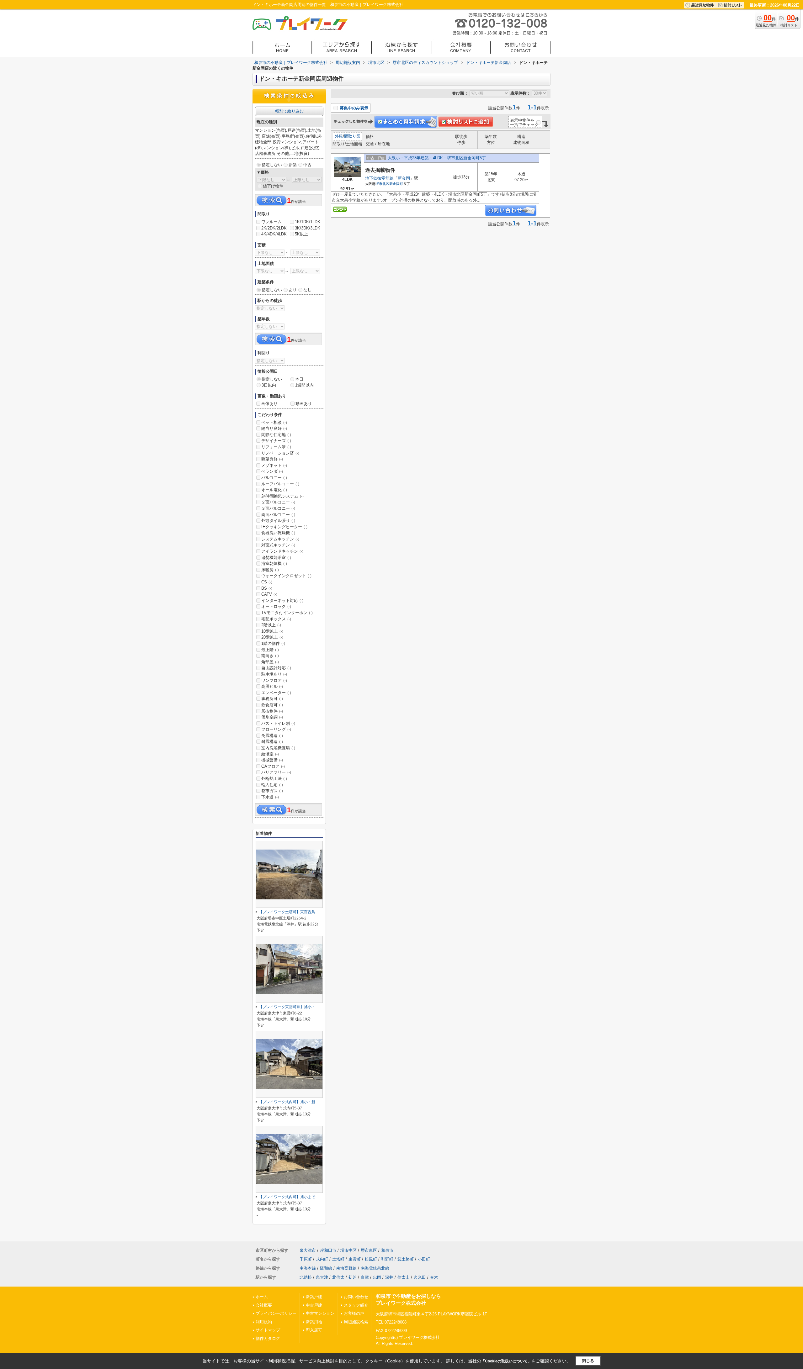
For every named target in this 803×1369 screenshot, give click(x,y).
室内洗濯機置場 (278, 747)
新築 (293, 164)
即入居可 (314, 1330)
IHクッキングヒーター (284, 526)
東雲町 (354, 1259)
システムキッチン (280, 539)
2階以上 (271, 625)
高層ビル (272, 686)
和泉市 (387, 1250)
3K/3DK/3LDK (307, 228)
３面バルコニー (278, 508)
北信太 (338, 1277)
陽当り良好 (274, 428)
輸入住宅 (272, 784)
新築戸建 (314, 1296)
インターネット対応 (282, 600)
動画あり (303, 403)
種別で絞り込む (289, 111)
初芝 (352, 1277)
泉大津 (322, 1277)
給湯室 (270, 754)
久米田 (420, 1277)
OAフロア (273, 766)
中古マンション (320, 1313)
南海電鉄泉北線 (375, 1268)
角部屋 (270, 662)
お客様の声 (354, 1313)
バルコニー (274, 477)
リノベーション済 (280, 453)
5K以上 (301, 234)
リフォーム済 (276, 447)
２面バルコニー (278, 502)
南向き (270, 655)
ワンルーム (271, 221)
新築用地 (314, 1321)
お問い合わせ (356, 1296)
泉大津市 (308, 1250)
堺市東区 (369, 1250)
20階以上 (272, 637)
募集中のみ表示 (353, 108)
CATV (269, 594)
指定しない (272, 164)
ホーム (262, 1296)
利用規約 (264, 1321)
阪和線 (326, 1268)
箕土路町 (405, 1259)
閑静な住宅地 (276, 434)
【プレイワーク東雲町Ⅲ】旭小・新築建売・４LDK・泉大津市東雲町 (317, 1007)
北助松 (306, 1277)
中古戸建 (314, 1305)
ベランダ (272, 471)
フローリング (276, 729)
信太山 (403, 1277)
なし (307, 289)
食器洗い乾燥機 (278, 532)
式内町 (322, 1259)
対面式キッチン (278, 545)
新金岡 (404, 178)
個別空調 (272, 717)
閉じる (588, 1360)
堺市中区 (348, 1250)
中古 (307, 164)
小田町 (424, 1259)
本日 (299, 379)
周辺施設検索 (356, 1321)
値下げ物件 (273, 186)
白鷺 (365, 1277)
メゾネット (274, 465)
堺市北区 (382, 184)
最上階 (270, 649)
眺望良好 (272, 459)
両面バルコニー (278, 514)
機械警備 (272, 760)
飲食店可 (272, 705)
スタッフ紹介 (356, 1305)
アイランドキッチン (282, 551)
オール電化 (274, 489)
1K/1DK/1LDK (307, 221)
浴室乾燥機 (274, 563)
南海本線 (308, 1268)
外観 (339, 136)
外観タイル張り (278, 520)
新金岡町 (396, 184)
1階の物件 (273, 643)
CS (266, 582)
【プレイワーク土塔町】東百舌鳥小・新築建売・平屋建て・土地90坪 (317, 912)
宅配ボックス (276, 619)
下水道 (270, 797)
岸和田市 (328, 1250)
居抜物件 (272, 711)
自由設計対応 (276, 668)
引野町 (387, 1259)
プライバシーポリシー (276, 1313)
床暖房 (270, 569)
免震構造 (272, 735)
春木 (434, 1277)
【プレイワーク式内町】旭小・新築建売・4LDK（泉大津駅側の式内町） (320, 1102)
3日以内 (269, 385)
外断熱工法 (274, 778)
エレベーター (276, 692)
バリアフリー (276, 772)
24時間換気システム (282, 496)
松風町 (371, 1259)
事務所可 (272, 698)
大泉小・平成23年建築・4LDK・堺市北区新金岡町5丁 (437, 157)
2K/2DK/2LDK (274, 228)
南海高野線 (346, 1268)
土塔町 (338, 1259)
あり (293, 289)
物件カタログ (268, 1338)
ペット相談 (274, 422)
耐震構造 (272, 741)
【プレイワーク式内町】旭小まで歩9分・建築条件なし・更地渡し (314, 1197)
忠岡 (377, 1277)
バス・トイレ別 (278, 723)
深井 (389, 1277)
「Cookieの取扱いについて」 (506, 1361)
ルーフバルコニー (280, 484)
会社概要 (264, 1305)
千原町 (306, 1259)
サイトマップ (268, 1330)
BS (266, 588)
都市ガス (272, 790)
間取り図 (352, 136)
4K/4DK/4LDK (274, 234)
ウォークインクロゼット (286, 575)
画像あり (269, 403)
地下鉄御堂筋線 (379, 178)
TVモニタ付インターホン (287, 612)
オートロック (276, 606)
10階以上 (272, 631)
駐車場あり (274, 674)
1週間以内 (304, 385)
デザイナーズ (276, 440)
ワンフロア (274, 680)
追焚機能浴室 (276, 557)
